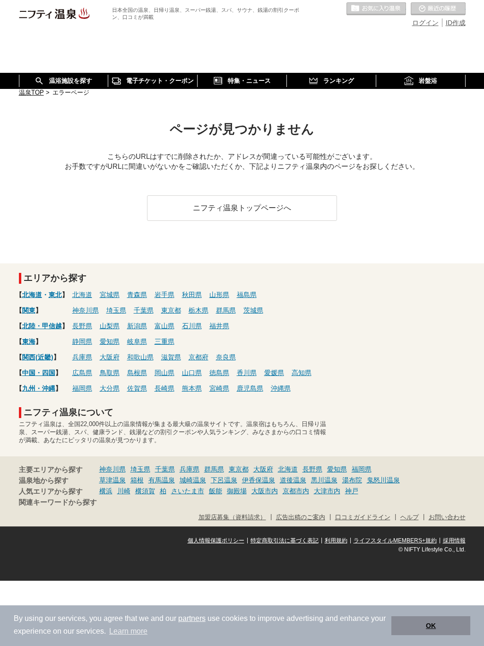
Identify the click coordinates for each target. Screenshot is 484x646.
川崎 (123, 491)
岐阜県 (137, 341)
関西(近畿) (37, 357)
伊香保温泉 (258, 480)
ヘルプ (409, 517)
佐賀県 (137, 388)
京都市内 (296, 491)
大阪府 (110, 357)
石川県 (192, 326)
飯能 (215, 491)
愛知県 (110, 341)
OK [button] (431, 625)
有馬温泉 (161, 480)
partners (192, 618)
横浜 (105, 491)
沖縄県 (281, 388)
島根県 (137, 372)
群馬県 (226, 310)
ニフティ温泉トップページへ (242, 207)
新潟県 (137, 326)
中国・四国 (38, 372)
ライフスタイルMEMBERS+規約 (395, 540)
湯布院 (352, 480)
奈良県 (226, 357)
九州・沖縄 (38, 388)
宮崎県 (219, 388)
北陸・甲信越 (42, 326)
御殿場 (237, 491)
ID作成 (456, 22)
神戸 (351, 491)
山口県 (192, 372)
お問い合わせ (447, 517)
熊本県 (192, 388)
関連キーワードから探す (58, 502)
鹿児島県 (250, 388)
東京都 (171, 310)
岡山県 (164, 372)
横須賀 (145, 491)
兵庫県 (82, 357)
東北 (55, 294)
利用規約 (336, 540)
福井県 (219, 326)
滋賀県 (171, 357)
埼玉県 (116, 310)
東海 (28, 341)
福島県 (247, 294)
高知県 (301, 372)
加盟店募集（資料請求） (232, 517)
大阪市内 (264, 491)
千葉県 (144, 310)
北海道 (32, 294)
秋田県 (192, 294)
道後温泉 (293, 480)
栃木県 (198, 310)
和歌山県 (140, 357)
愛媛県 (274, 372)
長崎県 (164, 388)
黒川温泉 (324, 480)
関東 (28, 310)
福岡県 (82, 388)
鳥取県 (110, 372)
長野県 (82, 326)
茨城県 (253, 310)
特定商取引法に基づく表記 (285, 540)
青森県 (137, 294)
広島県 (82, 372)
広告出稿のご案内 (300, 517)
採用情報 (454, 540)
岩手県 (164, 294)
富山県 (164, 326)
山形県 (219, 294)
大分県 (110, 388)
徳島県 (219, 372)
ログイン (425, 22)
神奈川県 (85, 310)
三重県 (164, 341)
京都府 (198, 357)
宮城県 (110, 294)
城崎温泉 (193, 480)
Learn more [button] (128, 631)
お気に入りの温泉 (376, 9)
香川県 (247, 372)
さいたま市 (187, 491)
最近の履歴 (438, 9)
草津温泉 (112, 480)
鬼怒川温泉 (383, 480)
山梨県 (110, 326)
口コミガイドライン (362, 517)
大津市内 (327, 491)
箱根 (137, 480)
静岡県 (82, 341)
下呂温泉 (224, 480)
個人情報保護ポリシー (216, 540)
